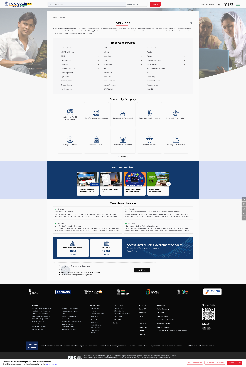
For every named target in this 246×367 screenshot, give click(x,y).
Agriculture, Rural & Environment (42, 308)
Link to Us (142, 323)
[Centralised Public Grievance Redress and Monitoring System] (63, 292)
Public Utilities (95, 330)
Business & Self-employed (40, 313)
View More (123, 157)
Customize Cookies (195, 363)
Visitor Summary (163, 309)
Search (155, 4)
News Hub (117, 319)
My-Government (96, 305)
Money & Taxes (67, 319)
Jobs (63, 314)
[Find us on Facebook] (204, 328)
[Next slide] (168, 184)
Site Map (142, 331)
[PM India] (123, 292)
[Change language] (231, 4)
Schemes (93, 311)
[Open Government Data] (93, 292)
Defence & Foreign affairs (40, 319)
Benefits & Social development (41, 311)
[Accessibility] (225, 4)
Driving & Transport (38, 321)
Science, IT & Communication (71, 321)
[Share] (191, 23)
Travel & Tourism (67, 324)
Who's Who (94, 322)
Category (34, 305)
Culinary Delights (119, 311)
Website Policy (162, 316)
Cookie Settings (51, 364)
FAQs (141, 316)
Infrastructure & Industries (70, 311)
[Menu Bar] (238, 4)
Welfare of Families (68, 327)
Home (55, 18)
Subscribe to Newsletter (166, 320)
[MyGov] (183, 292)
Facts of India (118, 316)
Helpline (93, 333)
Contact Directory (96, 325)
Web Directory (95, 327)
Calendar (142, 334)
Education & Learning (38, 324)
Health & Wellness (37, 329)
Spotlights (161, 305)
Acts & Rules (95, 308)
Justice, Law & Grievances (70, 316)
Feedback (142, 312)
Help (140, 320)
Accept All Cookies (234, 363)
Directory (93, 319)
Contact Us (143, 309)
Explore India (118, 305)
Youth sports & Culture (69, 329)
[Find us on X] (209, 328)
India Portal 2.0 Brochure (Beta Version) (172, 331)
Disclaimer (160, 312)
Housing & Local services (70, 308)
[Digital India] (153, 292)
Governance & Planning (39, 326)
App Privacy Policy (163, 323)
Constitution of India (97, 313)
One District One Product (122, 313)
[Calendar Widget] (219, 4)
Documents (94, 316)
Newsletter (143, 327)
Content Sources (163, 327)
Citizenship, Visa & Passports (41, 316)
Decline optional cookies (215, 363)
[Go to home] (25, 4)
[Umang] (212, 291)
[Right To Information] (33, 292)
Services (116, 323)
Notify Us (142, 270)
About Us (142, 305)
